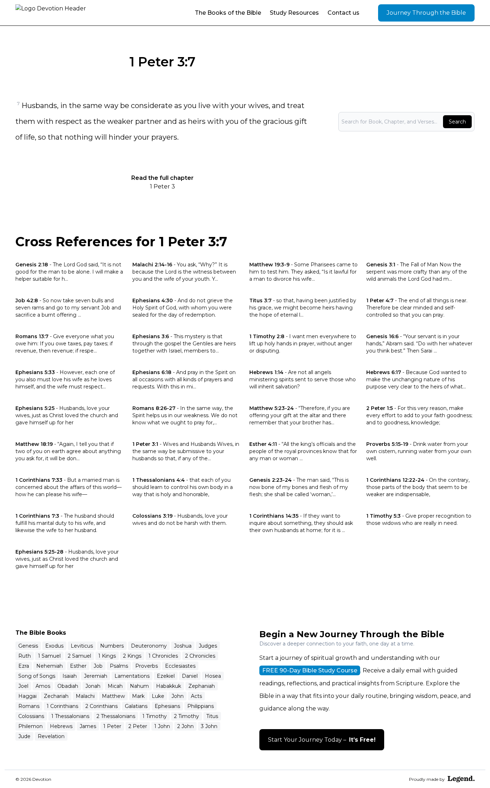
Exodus (54, 646)
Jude (24, 736)
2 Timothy (186, 716)
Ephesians (167, 706)
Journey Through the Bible (426, 12)
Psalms (119, 666)
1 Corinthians (62, 706)
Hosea (213, 676)
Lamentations (132, 676)
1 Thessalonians (70, 716)
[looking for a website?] (461, 779)
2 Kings (132, 656)
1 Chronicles (163, 656)
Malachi (85, 696)
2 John (185, 726)
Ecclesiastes (180, 666)
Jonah (92, 686)
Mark (138, 696)
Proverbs (146, 666)
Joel (23, 686)
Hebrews (61, 726)
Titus (212, 716)
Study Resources (294, 12)
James (88, 726)
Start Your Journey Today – (322, 739)
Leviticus (82, 646)
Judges (208, 646)
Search (457, 121)
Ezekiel (166, 676)
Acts (196, 696)
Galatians (136, 706)
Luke (158, 696)
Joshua (183, 646)
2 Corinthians (101, 706)
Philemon (30, 726)
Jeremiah (95, 676)
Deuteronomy (149, 646)
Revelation (51, 736)
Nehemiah (49, 666)
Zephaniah (201, 686)
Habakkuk (168, 686)
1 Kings (107, 656)
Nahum (139, 686)
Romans (28, 706)
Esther (78, 666)
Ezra (23, 666)
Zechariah (56, 696)
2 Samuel (79, 656)
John (177, 696)
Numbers (112, 646)
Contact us (343, 12)
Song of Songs (36, 676)
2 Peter (137, 726)
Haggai (27, 696)
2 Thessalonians (115, 716)
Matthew (113, 696)
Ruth (24, 656)
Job (98, 666)
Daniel (190, 676)
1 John (162, 726)
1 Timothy (154, 716)
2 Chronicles (200, 656)
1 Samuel (49, 656)
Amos (43, 686)
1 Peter (112, 726)
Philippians (200, 706)
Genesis (28, 646)
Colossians (31, 716)
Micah (115, 686)
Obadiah (67, 686)
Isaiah (69, 676)
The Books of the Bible (228, 12)
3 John (209, 726)
